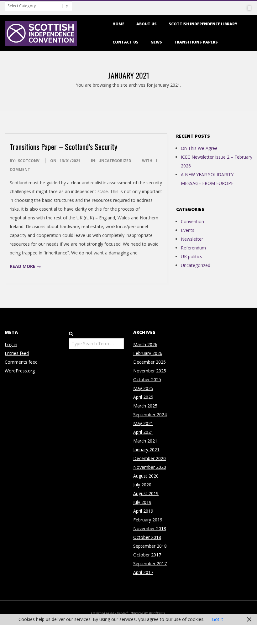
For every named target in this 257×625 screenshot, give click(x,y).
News (156, 42)
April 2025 (143, 397)
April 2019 (143, 511)
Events (187, 230)
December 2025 (149, 362)
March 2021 (145, 441)
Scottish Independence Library (203, 24)
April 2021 (143, 432)
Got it (217, 619)
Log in (11, 344)
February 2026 (147, 353)
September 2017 (150, 563)
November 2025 (149, 371)
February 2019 (147, 520)
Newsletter (192, 239)
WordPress (157, 612)
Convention (192, 221)
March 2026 (145, 344)
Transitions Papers (196, 42)
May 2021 (143, 423)
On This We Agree (199, 148)
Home (118, 24)
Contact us (126, 42)
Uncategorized (114, 160)
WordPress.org (20, 371)
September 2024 (150, 415)
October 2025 (147, 379)
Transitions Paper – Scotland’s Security (63, 146)
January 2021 (146, 450)
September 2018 (150, 546)
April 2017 (143, 572)
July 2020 (142, 485)
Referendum (193, 248)
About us (146, 24)
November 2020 (149, 467)
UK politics (191, 256)
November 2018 (149, 528)
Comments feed (21, 362)
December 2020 (149, 458)
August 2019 (146, 493)
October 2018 (147, 537)
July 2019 (142, 502)
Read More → (25, 266)
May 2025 (143, 388)
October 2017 (147, 555)
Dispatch (121, 612)
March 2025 (145, 406)
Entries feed (17, 353)
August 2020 (146, 476)
